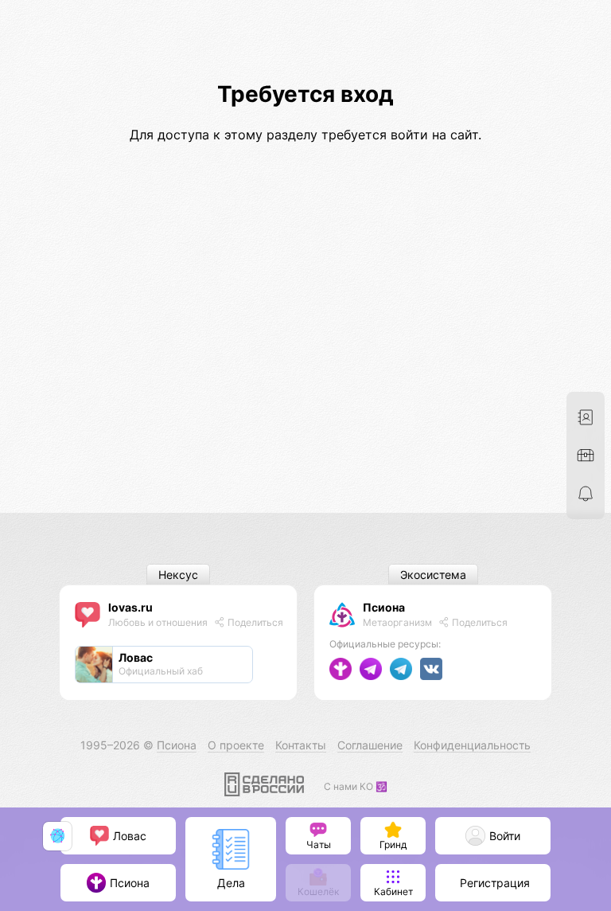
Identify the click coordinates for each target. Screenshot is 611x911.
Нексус (178, 574)
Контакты (300, 745)
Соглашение (370, 745)
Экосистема (433, 574)
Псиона (384, 607)
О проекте (236, 745)
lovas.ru (130, 607)
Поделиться (254, 622)
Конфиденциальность (472, 745)
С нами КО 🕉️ (355, 786)
